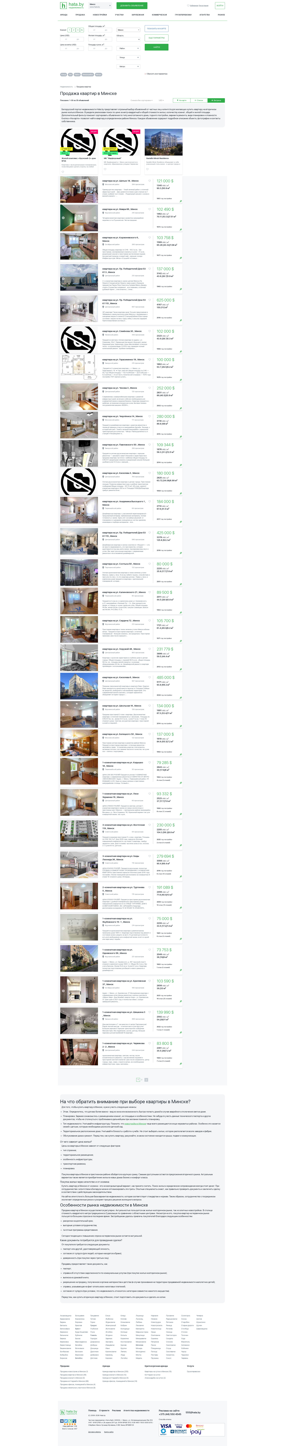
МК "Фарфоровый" (113, 158)
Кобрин (124, 1325)
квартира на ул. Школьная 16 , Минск (121, 705)
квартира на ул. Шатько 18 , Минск (120, 180)
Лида (123, 1355)
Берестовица (65, 1345)
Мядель (139, 1358)
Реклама (116, 1410)
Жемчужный (111, 1325)
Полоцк (154, 1352)
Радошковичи (171, 1319)
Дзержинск (95, 1342)
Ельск (108, 1316)
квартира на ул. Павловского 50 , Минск (123, 444)
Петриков (155, 1342)
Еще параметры (157, 38)
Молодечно (140, 1352)
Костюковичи (126, 1342)
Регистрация (203, 6)
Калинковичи (111, 1352)
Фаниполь (185, 1342)
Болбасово (64, 1352)
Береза (63, 1339)
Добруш (93, 1345)
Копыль (124, 1335)
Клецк (123, 1316)
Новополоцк (156, 1329)
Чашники (185, 1355)
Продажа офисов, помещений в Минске (77, 1384)
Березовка (64, 1342)
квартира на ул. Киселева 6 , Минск (121, 677)
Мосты (138, 1355)
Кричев (123, 1345)
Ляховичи (140, 1325)
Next (95, 189)
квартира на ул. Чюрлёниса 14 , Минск (122, 416)
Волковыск (79, 1348)
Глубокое (94, 1329)
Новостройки (100, 15)
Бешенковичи (65, 1348)
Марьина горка (142, 1332)
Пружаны (155, 1358)
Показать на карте (156, 28)
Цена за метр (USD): (68, 45)
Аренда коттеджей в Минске (115, 1378)
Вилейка (78, 1345)
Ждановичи (110, 1322)
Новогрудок (156, 1322)
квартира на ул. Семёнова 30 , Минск (122, 331)
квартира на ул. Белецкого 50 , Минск (122, 734)
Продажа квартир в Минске (73, 1375)
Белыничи (64, 1335)
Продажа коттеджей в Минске (74, 1381)
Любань (139, 1322)
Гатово (93, 1319)
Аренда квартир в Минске (115, 1372)
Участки (119, 15)
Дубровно (94, 1355)
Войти (220, 5)
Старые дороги (187, 1325)
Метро (98, 75)
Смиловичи (171, 1345)
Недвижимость (66, 87)
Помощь (92, 1410)
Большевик (79, 1316)
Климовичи (125, 1322)
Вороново (79, 1355)
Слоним (169, 1342)
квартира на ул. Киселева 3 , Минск (121, 473)
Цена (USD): (65, 35)
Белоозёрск (65, 1329)
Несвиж (154, 1319)
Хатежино (185, 1345)
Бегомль (63, 1325)
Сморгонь (170, 1355)
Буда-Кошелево (81, 1332)
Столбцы (185, 1329)
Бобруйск (64, 1355)
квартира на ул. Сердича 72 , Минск (121, 620)
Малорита (140, 1329)
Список (200, 100)
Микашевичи (141, 1339)
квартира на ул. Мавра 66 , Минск (120, 209)
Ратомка (169, 1322)
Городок (93, 1339)
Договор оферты (94, 1432)
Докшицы (94, 1348)
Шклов (199, 1319)
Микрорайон (88, 75)
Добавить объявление (131, 5)
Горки (92, 1322)
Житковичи (110, 1329)
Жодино (109, 1335)
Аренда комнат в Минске (114, 1375)
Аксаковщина (65, 1316)
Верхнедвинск (81, 1342)
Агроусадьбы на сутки (155, 1378)
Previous (63, 189)
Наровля (154, 1316)
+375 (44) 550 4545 (170, 1414)
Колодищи (125, 1329)
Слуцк (168, 1348)
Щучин (199, 1325)
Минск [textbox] (121, 30)
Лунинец (139, 1319)
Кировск (109, 1358)
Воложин (79, 1352)
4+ (82, 30)
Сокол (168, 1358)
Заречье (109, 1339)
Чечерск (199, 1316)
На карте (182, 100)
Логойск (124, 1358)
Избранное (188, 5)
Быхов (77, 1339)
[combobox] (128, 30)
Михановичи (141, 1342)
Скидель (169, 1339)
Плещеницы (156, 1348)
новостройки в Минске (135, 1124)
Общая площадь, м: (96, 26)
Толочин (184, 1335)
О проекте (104, 1410)
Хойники (185, 1348)
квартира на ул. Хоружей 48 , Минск (121, 649)
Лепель (124, 1352)
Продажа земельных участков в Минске (77, 1388)
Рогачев (169, 1329)
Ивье (108, 1348)
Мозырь (139, 1348)
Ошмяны (154, 1339)
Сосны (184, 1319)
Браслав (78, 1325)
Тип (70, 75)
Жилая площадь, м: (96, 35)
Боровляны (79, 1319)
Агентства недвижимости (136, 1410)
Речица (169, 1325)
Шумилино (200, 1322)
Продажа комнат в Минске (72, 1378)
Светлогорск (171, 1335)
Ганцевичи (94, 1316)
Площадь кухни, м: (96, 45)
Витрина (217, 100)
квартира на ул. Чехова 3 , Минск (119, 388)
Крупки (124, 1348)
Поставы (154, 1355)
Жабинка (109, 1319)
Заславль (109, 1342)
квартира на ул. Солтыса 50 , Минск (121, 564)
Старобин (185, 1322)
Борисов (63, 1358)
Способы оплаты (165, 1419)
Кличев (123, 1319)
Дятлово (94, 1358)
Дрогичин (94, 1352)
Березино (64, 1332)
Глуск (92, 1332)
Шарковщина (201, 1329)
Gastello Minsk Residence (157, 158)
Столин (184, 1332)
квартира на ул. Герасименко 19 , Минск (123, 359)
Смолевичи (170, 1352)
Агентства (205, 15)
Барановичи (65, 1319)
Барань (63, 1322)
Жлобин (109, 1332)
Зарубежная (138, 15)
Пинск (153, 1345)
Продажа (80, 15)
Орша (153, 1332)
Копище (124, 1332)
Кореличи (125, 1339)
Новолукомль (156, 1325)
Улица (63, 75)
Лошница (139, 1316)
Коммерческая (159, 15)
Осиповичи (155, 1335)
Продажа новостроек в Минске (74, 1372)
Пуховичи (170, 1316)
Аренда (63, 15)
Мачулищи (140, 1335)
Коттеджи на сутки (152, 1375)
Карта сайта (108, 1432)
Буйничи (78, 1335)
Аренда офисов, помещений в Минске (119, 1381)
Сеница (169, 1332)
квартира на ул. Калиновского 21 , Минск (124, 592)
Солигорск (185, 1316)
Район (77, 75)
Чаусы (183, 1352)
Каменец (109, 1355)
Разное (221, 15)
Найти (156, 47)
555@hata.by (193, 1412)
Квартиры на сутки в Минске (158, 1372)
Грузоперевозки (183, 15)
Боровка (78, 1322)
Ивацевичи (110, 1345)
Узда (183, 1339)
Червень (184, 1358)
